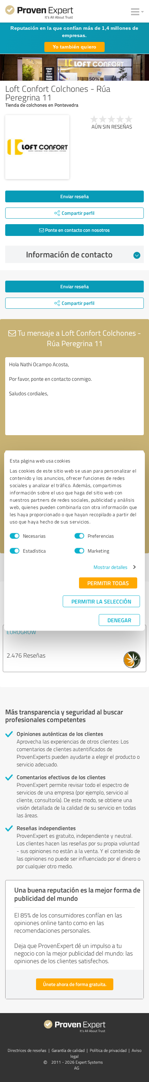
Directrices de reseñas (27, 1050)
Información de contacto (69, 254)
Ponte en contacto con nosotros (77, 230)
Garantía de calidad (68, 1050)
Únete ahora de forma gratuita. (74, 984)
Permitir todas (108, 583)
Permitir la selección (101, 601)
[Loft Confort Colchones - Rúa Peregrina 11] (37, 147)
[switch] (79, 535)
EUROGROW (21, 632)
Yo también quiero (74, 47)
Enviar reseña (74, 196)
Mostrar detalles (111, 567)
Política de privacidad (108, 1050)
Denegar (119, 620)
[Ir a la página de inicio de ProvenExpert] (39, 13)
